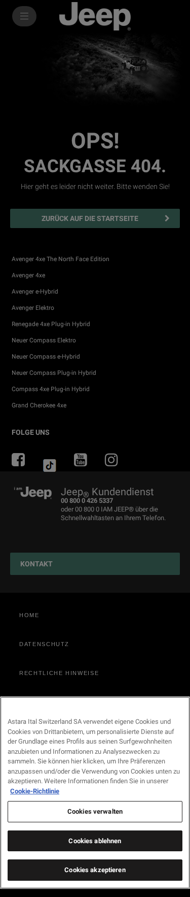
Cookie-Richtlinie (34, 791)
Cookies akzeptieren (94, 870)
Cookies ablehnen (94, 841)
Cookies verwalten (95, 811)
